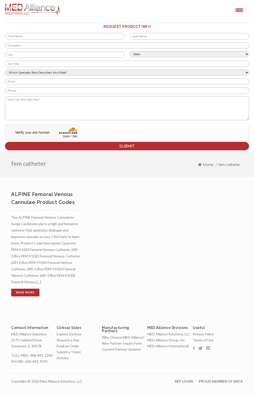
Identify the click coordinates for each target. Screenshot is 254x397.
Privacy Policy (203, 334)
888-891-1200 (41, 355)
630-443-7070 (36, 361)
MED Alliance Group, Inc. (166, 340)
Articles (63, 358)
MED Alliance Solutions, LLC (168, 334)
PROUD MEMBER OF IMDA (221, 381)
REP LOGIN (184, 381)
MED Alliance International (168, 346)
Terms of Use (203, 340)
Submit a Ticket (69, 352)
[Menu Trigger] (239, 9)
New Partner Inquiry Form (122, 343)
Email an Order (68, 346)
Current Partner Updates (121, 349)
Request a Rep (68, 340)
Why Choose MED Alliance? (123, 337)
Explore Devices (69, 334)
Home (208, 164)
